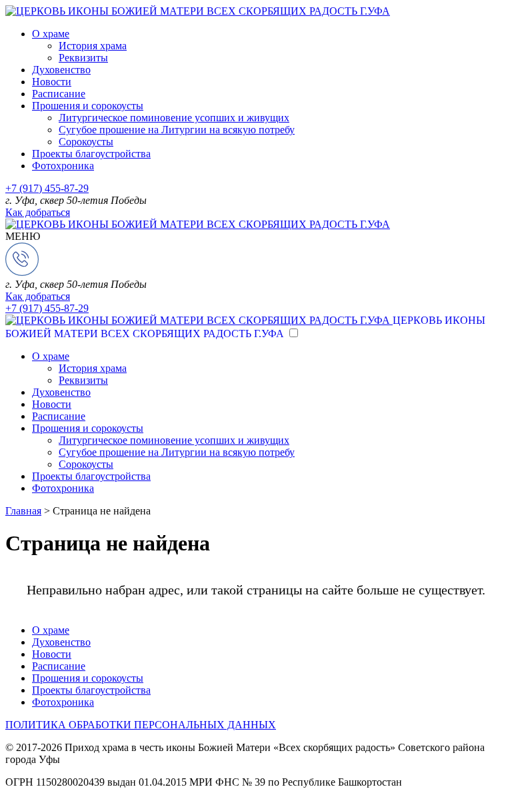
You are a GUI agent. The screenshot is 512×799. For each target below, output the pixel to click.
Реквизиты (83, 57)
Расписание (58, 93)
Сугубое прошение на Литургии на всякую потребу (177, 129)
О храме (50, 33)
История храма (93, 45)
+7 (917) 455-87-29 (47, 188)
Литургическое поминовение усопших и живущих (174, 117)
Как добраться (37, 212)
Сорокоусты (86, 141)
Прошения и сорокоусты (87, 105)
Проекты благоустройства (91, 153)
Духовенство (61, 69)
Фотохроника (63, 165)
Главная (23, 510)
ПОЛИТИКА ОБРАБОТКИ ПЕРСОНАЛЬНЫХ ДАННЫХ (140, 724)
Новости (51, 81)
